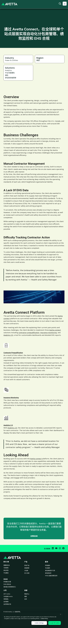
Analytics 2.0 (8, 335)
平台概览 (6, 573)
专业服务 (47, 568)
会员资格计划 (7, 604)
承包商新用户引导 (50, 570)
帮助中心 (26, 594)
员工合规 (26, 573)
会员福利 (6, 601)
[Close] (61, 614)
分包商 (26, 570)
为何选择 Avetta (8, 596)
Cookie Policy (44, 618)
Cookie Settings (39, 623)
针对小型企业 (7, 584)
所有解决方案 (7, 581)
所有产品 (26, 565)
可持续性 (6, 568)
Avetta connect (55, 330)
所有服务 (47, 565)
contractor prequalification (29, 333)
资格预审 (26, 568)
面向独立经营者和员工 (10, 587)
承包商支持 (48, 573)
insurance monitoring (48, 333)
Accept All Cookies (54, 623)
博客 (25, 596)
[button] (65, 4)
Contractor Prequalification (13, 353)
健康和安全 (7, 565)
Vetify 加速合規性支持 (51, 575)
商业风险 (6, 570)
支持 (25, 599)
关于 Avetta (7, 594)
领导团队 (6, 599)
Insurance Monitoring (11, 398)
